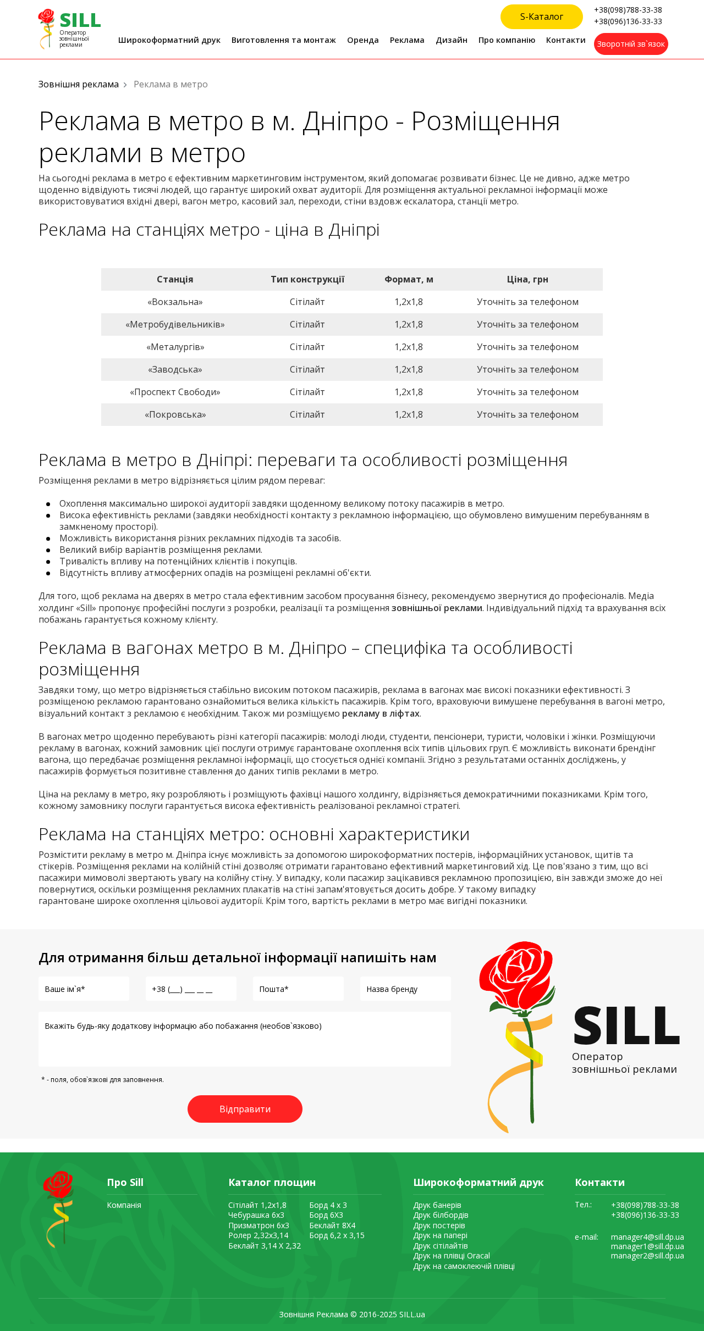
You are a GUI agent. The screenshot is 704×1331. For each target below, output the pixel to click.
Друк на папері (440, 1235)
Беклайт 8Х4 (332, 1225)
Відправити (245, 1109)
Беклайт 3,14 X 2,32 (264, 1245)
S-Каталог (541, 16)
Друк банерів (437, 1205)
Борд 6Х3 (326, 1215)
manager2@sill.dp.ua (647, 1256)
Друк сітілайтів (440, 1245)
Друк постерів (439, 1225)
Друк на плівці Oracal (451, 1255)
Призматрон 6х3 (258, 1225)
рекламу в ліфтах (381, 713)
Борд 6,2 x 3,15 (337, 1235)
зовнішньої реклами (437, 608)
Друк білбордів (441, 1215)
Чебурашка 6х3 (256, 1215)
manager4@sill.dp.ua (647, 1237)
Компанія (124, 1205)
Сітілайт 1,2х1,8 (257, 1205)
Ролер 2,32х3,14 (258, 1235)
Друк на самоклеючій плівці (464, 1266)
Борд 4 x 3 (328, 1205)
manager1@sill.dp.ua (647, 1246)
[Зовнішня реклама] (56, 1208)
